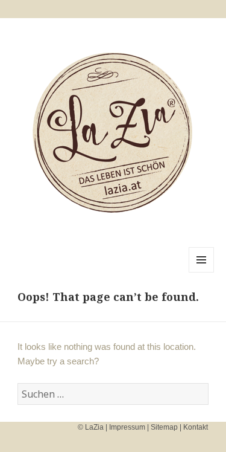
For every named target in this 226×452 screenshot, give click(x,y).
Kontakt (195, 427)
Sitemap (164, 427)
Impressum (127, 427)
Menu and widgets (201, 272)
